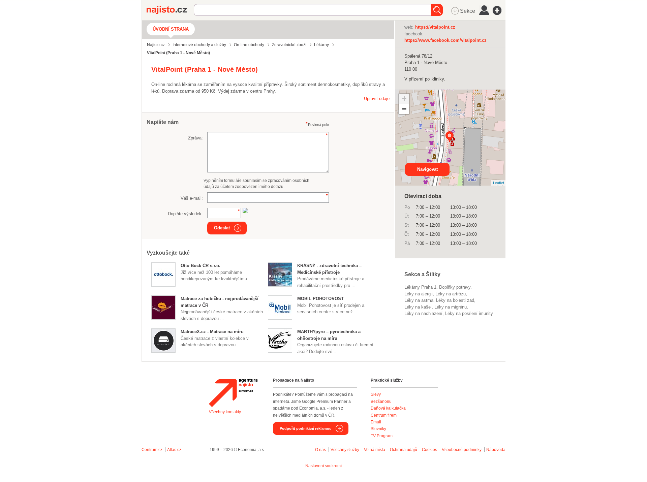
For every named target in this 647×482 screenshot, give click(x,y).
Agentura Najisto (233, 393)
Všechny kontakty (225, 412)
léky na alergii (418, 293)
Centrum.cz (152, 449)
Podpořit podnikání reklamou (306, 428)
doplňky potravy (454, 287)
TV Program (382, 435)
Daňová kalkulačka (388, 408)
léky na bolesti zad (455, 300)
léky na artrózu (450, 293)
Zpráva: (195, 137)
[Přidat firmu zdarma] (499, 10)
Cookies (429, 449)
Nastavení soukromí (323, 465)
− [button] (404, 109)
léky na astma (418, 300)
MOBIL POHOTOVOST (320, 298)
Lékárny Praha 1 (420, 287)
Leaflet (498, 182)
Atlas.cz (174, 449)
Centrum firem (384, 415)
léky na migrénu (450, 307)
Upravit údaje (377, 98)
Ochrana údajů (403, 449)
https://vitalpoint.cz (435, 27)
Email (376, 422)
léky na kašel (418, 307)
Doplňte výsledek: (185, 213)
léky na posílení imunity (469, 313)
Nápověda (495, 449)
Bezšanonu (381, 401)
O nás (320, 449)
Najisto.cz (170, 10)
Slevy (376, 394)
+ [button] (404, 98)
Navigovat (427, 169)
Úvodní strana (171, 29)
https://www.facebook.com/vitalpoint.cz (445, 40)
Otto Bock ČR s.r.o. (200, 265)
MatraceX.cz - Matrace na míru (212, 331)
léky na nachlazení (423, 313)
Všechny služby (345, 449)
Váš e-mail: (192, 198)
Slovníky (378, 428)
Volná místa (374, 449)
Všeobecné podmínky (462, 449)
